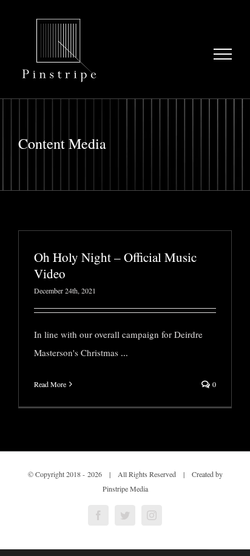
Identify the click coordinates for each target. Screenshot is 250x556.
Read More (50, 384)
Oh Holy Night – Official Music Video (115, 265)
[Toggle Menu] (223, 54)
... (124, 352)
